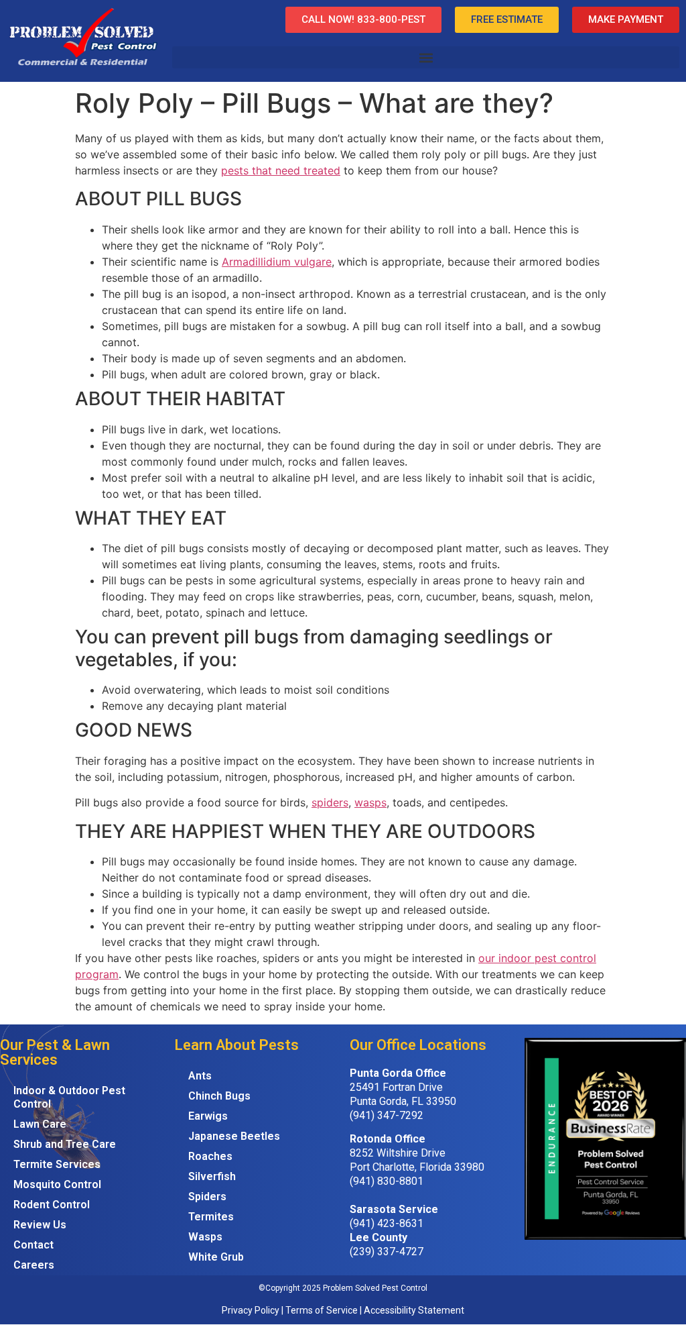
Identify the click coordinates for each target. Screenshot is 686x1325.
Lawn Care (39, 1124)
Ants (200, 1075)
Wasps (205, 1236)
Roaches (210, 1156)
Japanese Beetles (234, 1136)
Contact (33, 1244)
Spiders (207, 1196)
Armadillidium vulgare (277, 261)
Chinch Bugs (219, 1096)
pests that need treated (280, 170)
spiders (330, 802)
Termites (211, 1216)
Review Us (39, 1224)
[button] (425, 57)
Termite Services (56, 1164)
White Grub (216, 1257)
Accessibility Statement (414, 1310)
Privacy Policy (250, 1310)
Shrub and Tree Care (64, 1144)
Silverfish (212, 1176)
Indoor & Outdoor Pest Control (69, 1097)
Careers (33, 1265)
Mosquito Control (57, 1184)
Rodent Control (51, 1204)
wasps (370, 802)
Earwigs (208, 1116)
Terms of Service (321, 1310)
